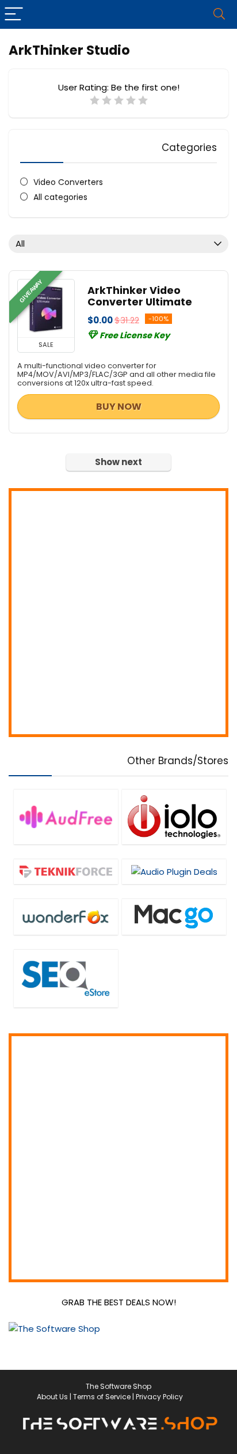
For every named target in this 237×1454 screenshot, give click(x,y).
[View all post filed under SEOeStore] (66, 978)
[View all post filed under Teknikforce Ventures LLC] (66, 871)
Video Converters (68, 182)
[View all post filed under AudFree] (66, 816)
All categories (60, 197)
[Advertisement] (118, 612)
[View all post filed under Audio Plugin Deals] (174, 871)
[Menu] (14, 14)
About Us (52, 1397)
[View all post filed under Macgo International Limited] (174, 916)
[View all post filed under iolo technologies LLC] (174, 816)
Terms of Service (102, 1397)
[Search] (219, 14)
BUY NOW (119, 406)
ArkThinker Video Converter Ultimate (139, 296)
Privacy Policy (159, 1397)
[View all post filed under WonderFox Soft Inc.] (66, 916)
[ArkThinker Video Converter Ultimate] (46, 308)
